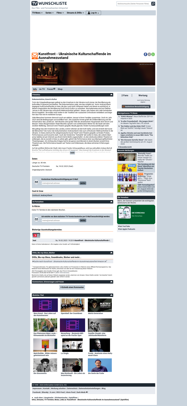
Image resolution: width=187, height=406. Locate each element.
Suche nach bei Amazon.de (70, 261)
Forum (51, 89)
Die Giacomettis (40, 373)
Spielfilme (73, 398)
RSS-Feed (60, 392)
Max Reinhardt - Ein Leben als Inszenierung (73, 374)
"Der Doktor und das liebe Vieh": (136, 128)
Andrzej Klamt (46, 195)
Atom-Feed (70, 392)
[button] (145, 54)
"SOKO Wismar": (137, 117)
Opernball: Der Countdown (71, 313)
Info (35, 89)
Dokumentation (38, 99)
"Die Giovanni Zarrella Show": (136, 142)
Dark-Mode (81, 392)
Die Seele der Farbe (96, 373)
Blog (103, 388)
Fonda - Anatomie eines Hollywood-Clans (100, 354)
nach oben (38, 398)
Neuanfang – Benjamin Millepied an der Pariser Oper (72, 334)
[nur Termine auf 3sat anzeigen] (36, 235)
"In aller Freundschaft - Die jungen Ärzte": (137, 122)
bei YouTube (125, 226)
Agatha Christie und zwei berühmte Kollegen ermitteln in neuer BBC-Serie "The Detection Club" (137, 135)
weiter (82, 183)
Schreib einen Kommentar (73, 287)
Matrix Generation (95, 313)
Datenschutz (72, 388)
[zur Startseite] (49, 2)
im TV (42, 89)
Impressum (37, 388)
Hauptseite (48, 398)
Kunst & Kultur (51, 99)
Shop (60, 89)
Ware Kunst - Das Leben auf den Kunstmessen (45, 314)
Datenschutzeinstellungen (89, 388)
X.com (52, 392)
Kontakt (46, 388)
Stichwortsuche (61, 398)
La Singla (65, 353)
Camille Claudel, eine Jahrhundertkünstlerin (97, 334)
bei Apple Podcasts (127, 229)
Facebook (36, 392)
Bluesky (45, 392)
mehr (72, 153)
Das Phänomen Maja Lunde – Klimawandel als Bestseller (45, 334)
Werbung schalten (58, 388)
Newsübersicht (126, 147)
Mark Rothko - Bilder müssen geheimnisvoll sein (45, 354)
